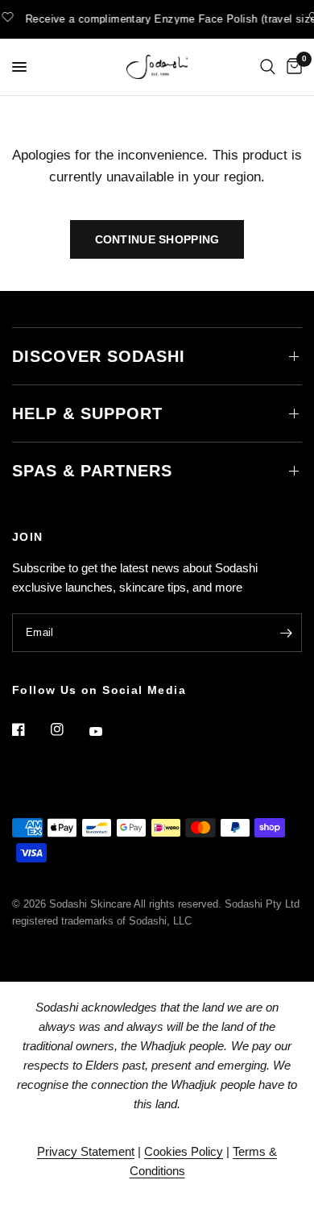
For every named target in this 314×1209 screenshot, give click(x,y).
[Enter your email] (286, 632)
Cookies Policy (183, 1151)
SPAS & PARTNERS (92, 471)
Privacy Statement (85, 1151)
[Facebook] (30, 729)
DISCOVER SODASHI (98, 356)
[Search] (267, 67)
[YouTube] (107, 732)
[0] (291, 67)
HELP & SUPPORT (87, 413)
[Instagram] (68, 729)
